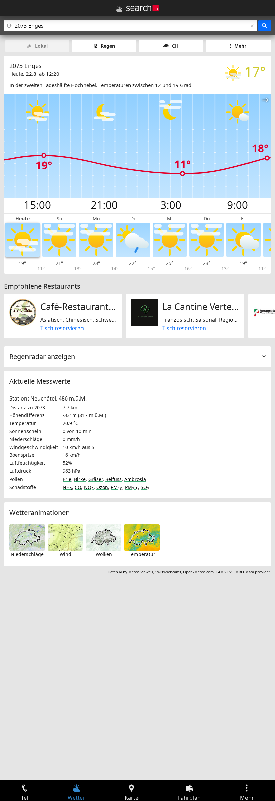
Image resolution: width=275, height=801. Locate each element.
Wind (65, 554)
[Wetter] (119, 9)
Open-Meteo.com (198, 571)
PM (116, 487)
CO (78, 487)
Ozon (102, 487)
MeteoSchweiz (140, 571)
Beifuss (113, 479)
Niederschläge (27, 554)
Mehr (240, 46)
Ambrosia (135, 479)
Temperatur (142, 554)
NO (89, 487)
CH (175, 46)
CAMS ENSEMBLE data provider (243, 571)
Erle (67, 479)
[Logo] (142, 8)
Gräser (95, 479)
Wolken (104, 554)
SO (145, 487)
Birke (80, 479)
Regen (108, 46)
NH (67, 487)
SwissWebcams (168, 571)
